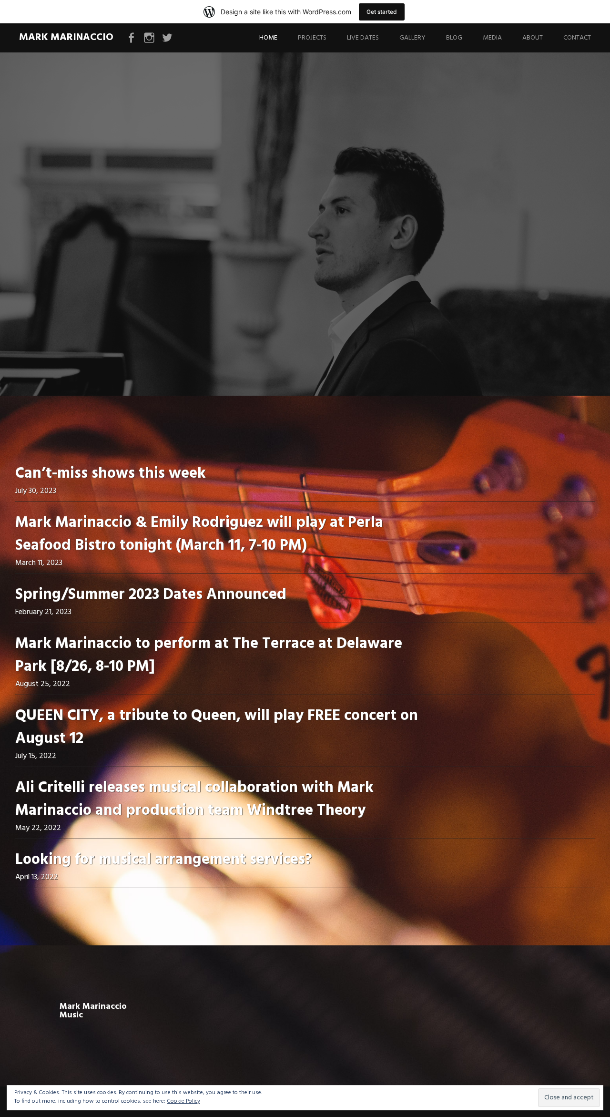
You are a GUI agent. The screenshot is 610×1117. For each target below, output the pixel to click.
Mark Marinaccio (66, 37)
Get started (381, 11)
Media (492, 37)
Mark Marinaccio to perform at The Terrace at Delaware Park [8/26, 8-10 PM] (208, 655)
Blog (454, 37)
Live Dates (363, 37)
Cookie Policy (183, 1101)
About (532, 37)
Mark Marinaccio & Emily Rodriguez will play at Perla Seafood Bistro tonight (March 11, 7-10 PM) (199, 534)
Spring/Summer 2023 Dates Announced (150, 595)
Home (268, 37)
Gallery (412, 37)
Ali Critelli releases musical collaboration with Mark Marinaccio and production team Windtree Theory (194, 799)
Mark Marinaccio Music (93, 1011)
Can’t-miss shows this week (110, 473)
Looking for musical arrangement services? (163, 860)
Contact (577, 37)
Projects (312, 37)
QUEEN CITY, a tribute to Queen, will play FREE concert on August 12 (216, 727)
